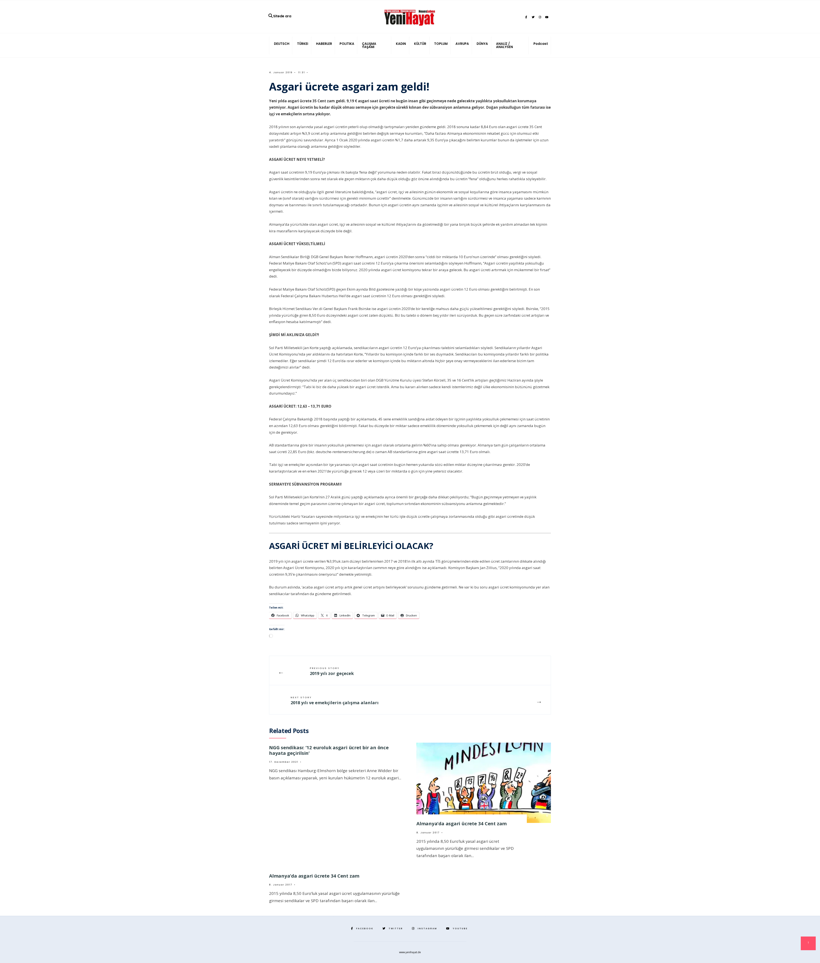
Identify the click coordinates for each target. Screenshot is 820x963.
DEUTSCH (281, 43)
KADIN (401, 43)
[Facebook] (526, 17)
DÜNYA (482, 43)
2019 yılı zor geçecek (332, 671)
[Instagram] (539, 17)
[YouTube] (546, 17)
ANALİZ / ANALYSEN (504, 45)
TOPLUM (441, 43)
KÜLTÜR (420, 43)
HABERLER (324, 43)
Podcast (540, 43)
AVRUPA (462, 43)
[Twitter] (533, 17)
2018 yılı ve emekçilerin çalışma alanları (335, 700)
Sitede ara (282, 16)
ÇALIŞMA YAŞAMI (369, 45)
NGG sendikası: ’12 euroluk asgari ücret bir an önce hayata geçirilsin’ (329, 750)
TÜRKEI (302, 43)
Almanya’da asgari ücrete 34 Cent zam (461, 823)
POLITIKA (347, 43)
